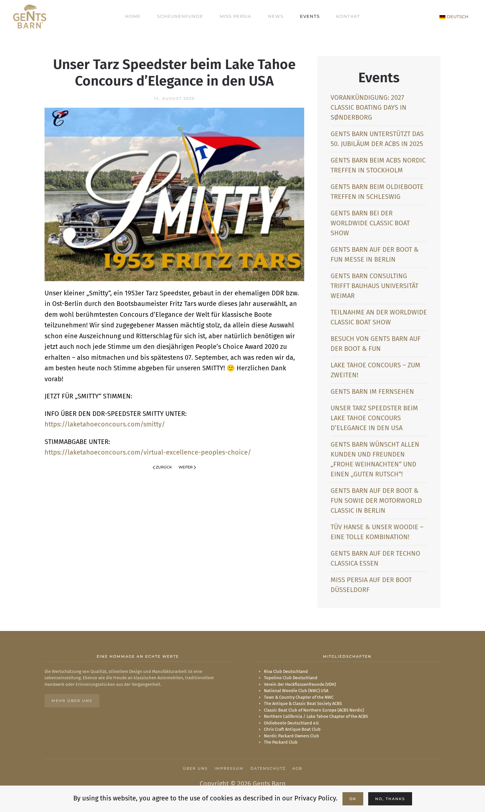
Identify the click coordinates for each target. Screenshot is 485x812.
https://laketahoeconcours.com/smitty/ (105, 424)
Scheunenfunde (180, 16)
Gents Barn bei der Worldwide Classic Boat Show (370, 223)
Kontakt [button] (348, 16)
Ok (352, 798)
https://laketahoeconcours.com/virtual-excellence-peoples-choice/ (148, 452)
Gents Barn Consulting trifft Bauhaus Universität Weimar (374, 286)
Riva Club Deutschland (286, 671)
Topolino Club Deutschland (290, 677)
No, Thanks (390, 798)
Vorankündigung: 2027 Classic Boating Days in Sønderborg (368, 107)
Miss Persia (235, 16)
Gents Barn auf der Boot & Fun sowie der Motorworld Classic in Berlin (376, 500)
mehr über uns (71, 700)
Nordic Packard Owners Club (291, 735)
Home (133, 16)
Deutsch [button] (457, 16)
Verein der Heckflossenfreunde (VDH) (300, 684)
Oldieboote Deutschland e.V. (291, 722)
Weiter (185, 467)
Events (310, 16)
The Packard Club (281, 742)
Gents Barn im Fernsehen (372, 391)
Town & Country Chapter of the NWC (299, 697)
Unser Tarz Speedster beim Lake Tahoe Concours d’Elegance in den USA (374, 418)
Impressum (229, 768)
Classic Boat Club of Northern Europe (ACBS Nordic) (314, 710)
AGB (297, 768)
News (275, 16)
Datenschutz (268, 768)
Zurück (164, 467)
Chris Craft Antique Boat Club (292, 729)
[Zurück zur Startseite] (29, 16)
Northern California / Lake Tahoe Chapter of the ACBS (316, 716)
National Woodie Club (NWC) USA (296, 690)
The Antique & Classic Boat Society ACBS (303, 703)
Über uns (195, 768)
